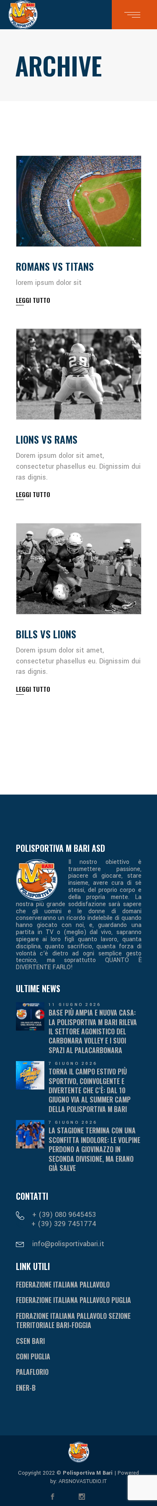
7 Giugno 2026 (73, 1064)
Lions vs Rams (46, 439)
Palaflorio (32, 1372)
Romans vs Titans (55, 266)
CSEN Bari (30, 1341)
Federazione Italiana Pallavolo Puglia (73, 1300)
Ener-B (26, 1388)
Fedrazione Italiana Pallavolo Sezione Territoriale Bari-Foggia (73, 1320)
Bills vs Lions (46, 633)
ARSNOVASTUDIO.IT (82, 1481)
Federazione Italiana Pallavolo (63, 1285)
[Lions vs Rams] (79, 374)
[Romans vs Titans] (79, 201)
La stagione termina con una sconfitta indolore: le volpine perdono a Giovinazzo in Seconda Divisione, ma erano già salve (94, 1149)
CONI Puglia (33, 1356)
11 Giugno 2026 (75, 1005)
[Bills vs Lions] (79, 569)
